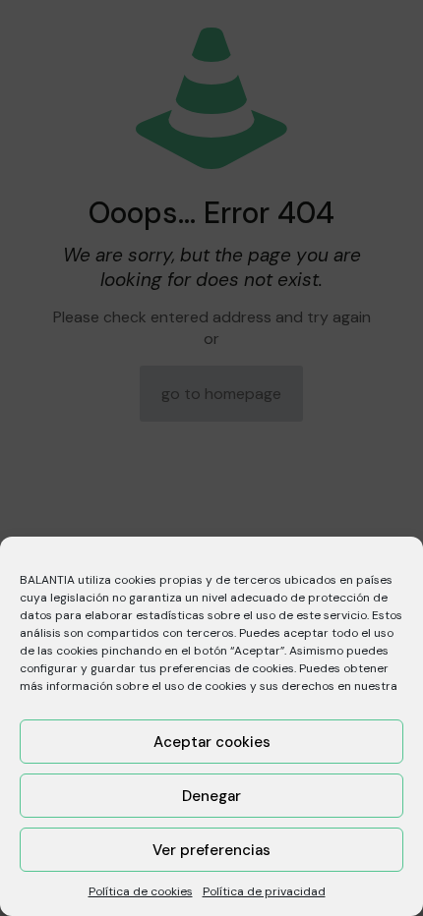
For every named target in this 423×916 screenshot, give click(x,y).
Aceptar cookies (212, 742)
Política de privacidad (264, 891)
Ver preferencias (211, 850)
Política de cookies (141, 891)
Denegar (211, 796)
